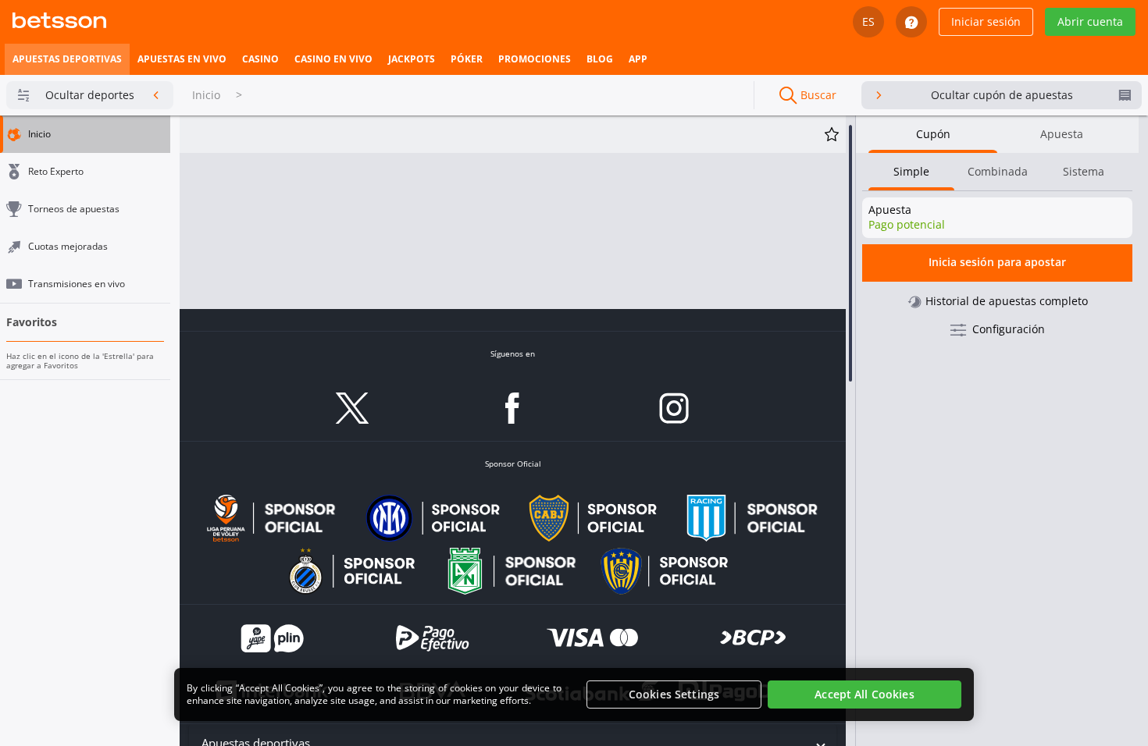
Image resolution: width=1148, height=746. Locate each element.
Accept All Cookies (864, 694)
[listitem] (67, 59)
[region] (574, 694)
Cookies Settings (674, 694)
